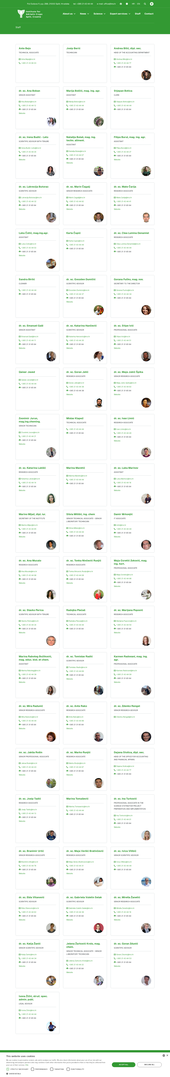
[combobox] (164, 1055)
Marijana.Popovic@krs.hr (126, 621)
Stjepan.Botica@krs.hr (125, 102)
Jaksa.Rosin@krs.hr (29, 763)
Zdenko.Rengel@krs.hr (125, 717)
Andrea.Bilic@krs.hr (124, 59)
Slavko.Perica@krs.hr (30, 621)
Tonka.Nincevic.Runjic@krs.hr (81, 571)
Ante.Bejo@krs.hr (28, 59)
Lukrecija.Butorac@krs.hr (31, 197)
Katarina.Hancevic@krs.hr (79, 336)
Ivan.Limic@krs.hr (123, 429)
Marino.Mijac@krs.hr (29, 525)
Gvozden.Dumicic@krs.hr (79, 290)
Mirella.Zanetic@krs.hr (125, 908)
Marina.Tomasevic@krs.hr (79, 806)
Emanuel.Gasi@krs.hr (29, 336)
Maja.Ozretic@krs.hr (124, 575)
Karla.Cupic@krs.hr (76, 241)
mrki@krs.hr (121, 525)
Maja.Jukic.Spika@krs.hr (126, 383)
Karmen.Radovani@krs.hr (126, 670)
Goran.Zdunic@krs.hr (125, 954)
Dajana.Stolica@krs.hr (125, 766)
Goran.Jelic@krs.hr (76, 383)
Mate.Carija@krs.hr (124, 197)
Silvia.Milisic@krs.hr (77, 528)
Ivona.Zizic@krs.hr (28, 1010)
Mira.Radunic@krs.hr (29, 717)
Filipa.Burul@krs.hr (123, 148)
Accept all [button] (123, 1065)
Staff (138, 13)
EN (138, 3)
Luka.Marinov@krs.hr (125, 479)
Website (22, 113)
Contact (148, 13)
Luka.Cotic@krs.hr (28, 244)
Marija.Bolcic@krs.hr (77, 102)
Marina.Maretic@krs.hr (78, 476)
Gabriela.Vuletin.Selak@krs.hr (81, 908)
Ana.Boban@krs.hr (28, 102)
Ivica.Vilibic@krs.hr (124, 862)
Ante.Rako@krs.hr (76, 717)
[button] (57, 1073)
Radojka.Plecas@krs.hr (78, 621)
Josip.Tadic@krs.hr (29, 809)
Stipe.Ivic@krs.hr (123, 336)
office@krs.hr (110, 3)
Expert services (118, 13)
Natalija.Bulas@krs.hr (77, 151)
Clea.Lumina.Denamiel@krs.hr (128, 244)
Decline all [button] (149, 1065)
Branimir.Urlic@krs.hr (29, 862)
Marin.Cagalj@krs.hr (77, 197)
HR (133, 3)
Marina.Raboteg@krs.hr (30, 670)
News (83, 13)
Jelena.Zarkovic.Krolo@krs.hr (81, 961)
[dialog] (85, 1064)
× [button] (167, 1055)
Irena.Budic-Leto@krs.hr (31, 148)
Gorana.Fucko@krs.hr (125, 290)
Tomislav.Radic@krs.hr (78, 667)
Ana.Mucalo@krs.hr (29, 571)
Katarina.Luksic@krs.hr (30, 479)
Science (98, 13)
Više (26, 1065)
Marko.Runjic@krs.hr (77, 763)
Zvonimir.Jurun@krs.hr (30, 432)
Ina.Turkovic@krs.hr (124, 815)
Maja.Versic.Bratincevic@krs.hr (81, 862)
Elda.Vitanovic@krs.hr (30, 908)
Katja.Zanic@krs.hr (29, 954)
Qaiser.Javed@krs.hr (29, 380)
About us (68, 13)
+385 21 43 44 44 (85, 3)
